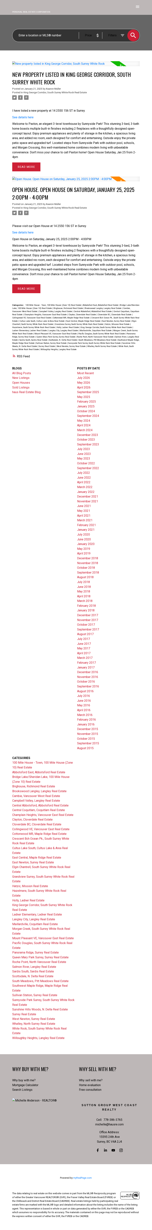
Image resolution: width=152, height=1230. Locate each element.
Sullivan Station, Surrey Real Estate (51, 343)
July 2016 (83, 696)
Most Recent (85, 373)
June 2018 (84, 587)
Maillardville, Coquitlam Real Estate (96, 330)
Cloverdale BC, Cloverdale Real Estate (115, 314)
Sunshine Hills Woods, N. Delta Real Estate (40, 1009)
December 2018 (87, 558)
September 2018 (88, 572)
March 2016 (84, 715)
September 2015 (88, 743)
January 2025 (86, 406)
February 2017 (86, 662)
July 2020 (83, 534)
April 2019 (83, 553)
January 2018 (86, 610)
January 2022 (86, 492)
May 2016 (83, 705)
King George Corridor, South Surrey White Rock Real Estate (55, 92)
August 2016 (85, 691)
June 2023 (84, 454)
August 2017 (85, 634)
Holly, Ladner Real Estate (68, 327)
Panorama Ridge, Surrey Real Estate (35, 952)
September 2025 (88, 392)
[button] (97, 1150)
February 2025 (86, 401)
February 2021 (86, 525)
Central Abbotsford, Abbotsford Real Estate (93, 311)
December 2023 (87, 435)
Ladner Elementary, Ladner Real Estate (29, 330)
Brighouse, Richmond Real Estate (69, 308)
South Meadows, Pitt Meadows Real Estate (98, 340)
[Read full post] (76, 66)
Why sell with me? (91, 1080)
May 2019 (83, 549)
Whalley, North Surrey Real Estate (102, 346)
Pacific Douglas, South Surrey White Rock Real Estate (101, 333)
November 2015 (87, 734)
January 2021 (86, 529)
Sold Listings (20, 387)
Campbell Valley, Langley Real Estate (56, 311)
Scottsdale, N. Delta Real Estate (63, 340)
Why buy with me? (24, 1080)
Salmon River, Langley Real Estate (34, 967)
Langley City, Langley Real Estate (64, 330)
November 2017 (87, 620)
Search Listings (22, 1089)
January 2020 (86, 544)
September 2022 (88, 468)
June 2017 (84, 644)
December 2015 (87, 729)
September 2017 (88, 629)
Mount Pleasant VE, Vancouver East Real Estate (55, 333)
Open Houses (21, 382)
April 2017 (83, 653)
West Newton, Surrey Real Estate (71, 346)
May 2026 (83, 382)
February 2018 (86, 605)
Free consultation (90, 1089)
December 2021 (87, 496)
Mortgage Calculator (25, 1085)
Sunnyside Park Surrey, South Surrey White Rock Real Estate (94, 343)
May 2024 (83, 420)
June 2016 (84, 700)
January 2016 (86, 724)
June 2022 (84, 477)
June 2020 (84, 539)
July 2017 (83, 639)
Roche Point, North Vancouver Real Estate (95, 337)
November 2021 (87, 501)
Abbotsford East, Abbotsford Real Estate (101, 305)
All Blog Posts (21, 373)
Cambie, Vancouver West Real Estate (36, 796)
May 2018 (83, 591)
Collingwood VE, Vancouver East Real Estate (32, 318)
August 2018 (85, 577)
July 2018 (83, 582)
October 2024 (86, 411)
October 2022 (86, 463)
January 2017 (86, 667)
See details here (23, 117)
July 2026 (83, 378)
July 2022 (83, 473)
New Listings (20, 378)
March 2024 (84, 430)
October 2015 (86, 738)
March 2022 (84, 487)
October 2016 (86, 681)
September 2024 (88, 416)
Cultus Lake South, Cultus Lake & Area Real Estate (42, 321)
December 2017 (87, 615)
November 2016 (87, 677)
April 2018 (83, 596)
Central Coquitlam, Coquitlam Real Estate (38, 810)
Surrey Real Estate (47, 346)
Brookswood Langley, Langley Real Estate (103, 308)
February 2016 (86, 719)
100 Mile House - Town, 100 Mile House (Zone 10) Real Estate (53, 305)
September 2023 (88, 444)
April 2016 (83, 710)
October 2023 (86, 439)
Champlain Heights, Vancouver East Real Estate (45, 314)
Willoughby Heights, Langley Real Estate (59, 349)
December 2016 (87, 672)
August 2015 (85, 748)
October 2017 (86, 624)
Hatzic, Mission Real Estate (117, 324)
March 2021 (84, 520)
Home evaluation (90, 1085)
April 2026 (83, 387)
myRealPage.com (82, 1177)
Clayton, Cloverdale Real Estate (82, 314)
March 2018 (84, 601)
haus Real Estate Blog (26, 392)
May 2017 (83, 648)
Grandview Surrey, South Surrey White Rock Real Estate (79, 324)
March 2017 (84, 658)
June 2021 (84, 506)
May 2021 (83, 511)
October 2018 (86, 567)
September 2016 (88, 686)
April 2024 (83, 425)
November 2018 (87, 563)
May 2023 (83, 458)
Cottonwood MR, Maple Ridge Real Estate (71, 318)
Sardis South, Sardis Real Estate (33, 340)
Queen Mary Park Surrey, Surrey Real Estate (56, 337)
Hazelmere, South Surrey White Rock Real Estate (34, 327)
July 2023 (83, 449)
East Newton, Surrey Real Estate (116, 321)
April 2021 (83, 515)
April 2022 (83, 482)
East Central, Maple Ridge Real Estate (83, 321)
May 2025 (83, 397)
